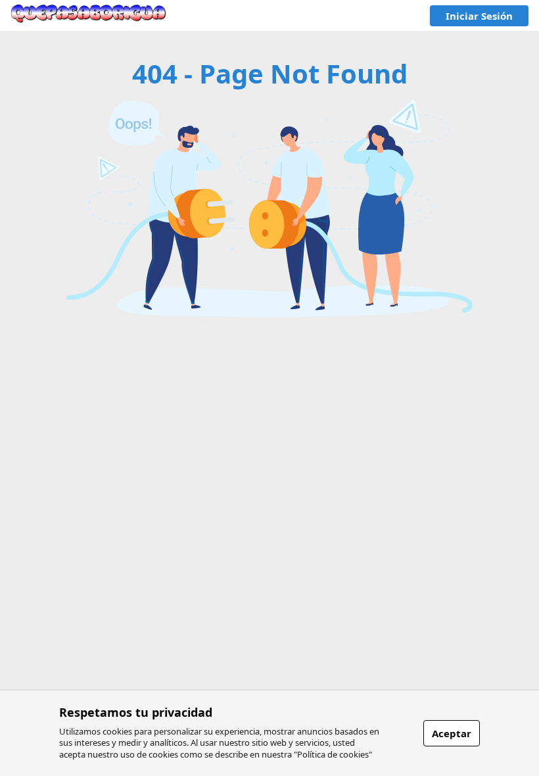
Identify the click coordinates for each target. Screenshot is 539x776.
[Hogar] (89, 15)
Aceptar (451, 733)
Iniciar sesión (479, 15)
